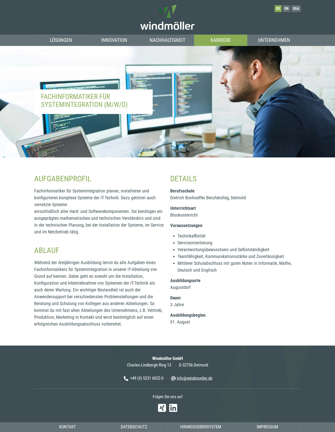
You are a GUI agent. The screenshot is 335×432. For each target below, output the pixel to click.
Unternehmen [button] (274, 40)
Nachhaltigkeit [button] (167, 40)
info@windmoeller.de (194, 378)
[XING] (162, 407)
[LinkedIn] (173, 407)
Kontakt (67, 426)
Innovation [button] (114, 40)
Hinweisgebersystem (200, 426)
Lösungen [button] (61, 40)
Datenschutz (134, 426)
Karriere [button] (221, 40)
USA (296, 8)
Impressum (267, 426)
